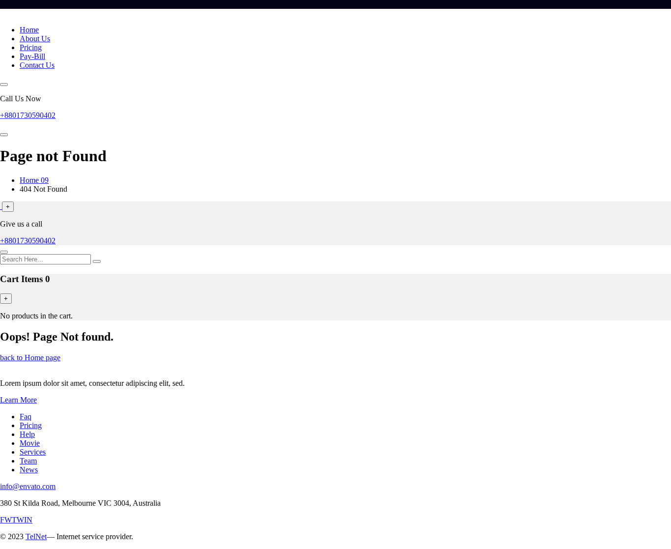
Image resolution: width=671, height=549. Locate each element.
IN (28, 520)
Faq (25, 416)
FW (6, 520)
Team (28, 461)
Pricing (31, 47)
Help (27, 434)
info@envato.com (28, 486)
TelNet (36, 536)
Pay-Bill (32, 56)
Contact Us (37, 65)
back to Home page (30, 357)
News (29, 469)
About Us (35, 38)
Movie (30, 443)
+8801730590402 (28, 115)
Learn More (18, 400)
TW (18, 520)
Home (29, 30)
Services (33, 452)
